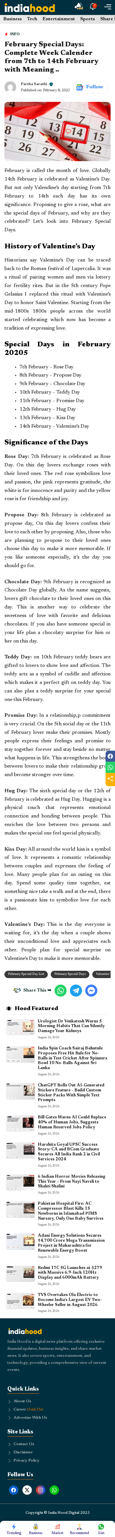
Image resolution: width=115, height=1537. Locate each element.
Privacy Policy (27, 1461)
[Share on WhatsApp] (110, 767)
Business (12, 19)
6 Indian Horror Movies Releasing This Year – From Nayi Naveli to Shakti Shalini (72, 1182)
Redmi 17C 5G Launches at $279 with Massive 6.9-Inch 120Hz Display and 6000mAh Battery (70, 1273)
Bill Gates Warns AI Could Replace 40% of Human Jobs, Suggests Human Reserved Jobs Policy (72, 1122)
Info (15, 34)
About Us (22, 1401)
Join (101, 1533)
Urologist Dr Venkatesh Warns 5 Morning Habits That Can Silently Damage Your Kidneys (71, 1026)
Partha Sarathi (34, 84)
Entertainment (58, 19)
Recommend (79, 1533)
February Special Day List (26, 974)
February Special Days (70, 974)
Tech (32, 19)
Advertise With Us (30, 1418)
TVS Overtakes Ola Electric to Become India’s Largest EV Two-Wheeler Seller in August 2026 (70, 1300)
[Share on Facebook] (110, 756)
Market (57, 1533)
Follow (94, 87)
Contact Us (24, 1444)
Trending (14, 1533)
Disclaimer (23, 1452)
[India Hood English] (30, 7)
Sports (87, 19)
